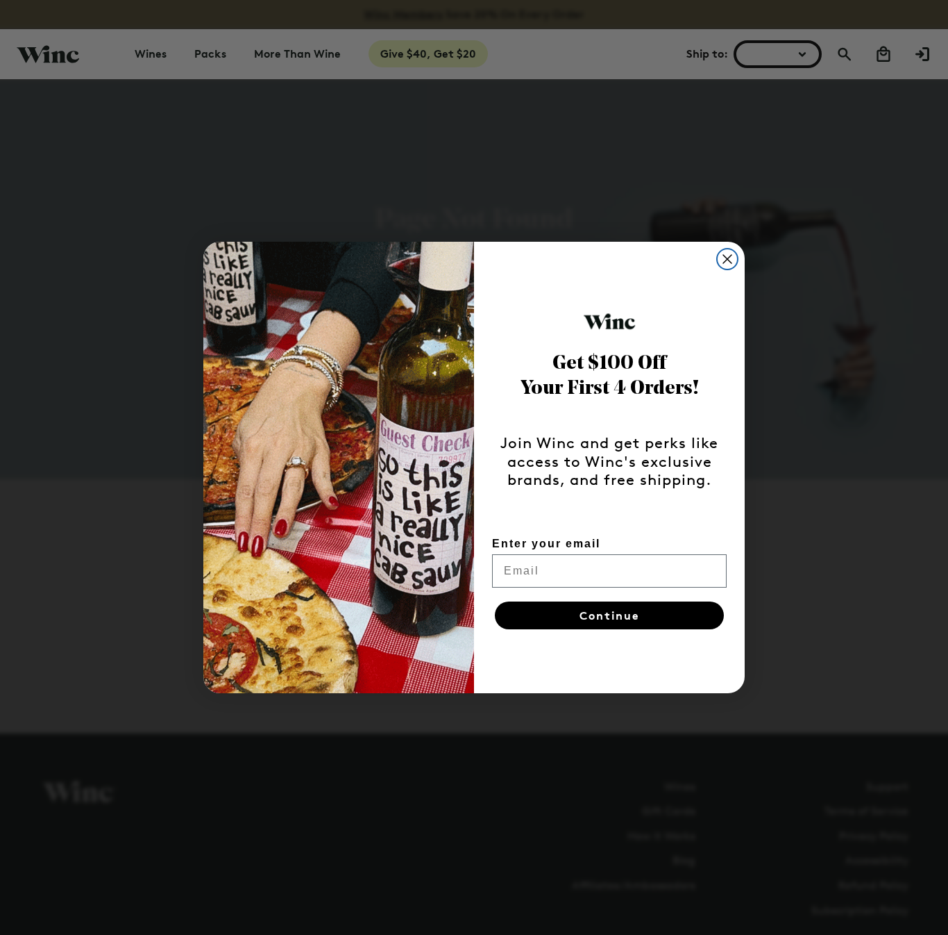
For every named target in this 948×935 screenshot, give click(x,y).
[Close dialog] (727, 259)
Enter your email (546, 543)
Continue (609, 615)
